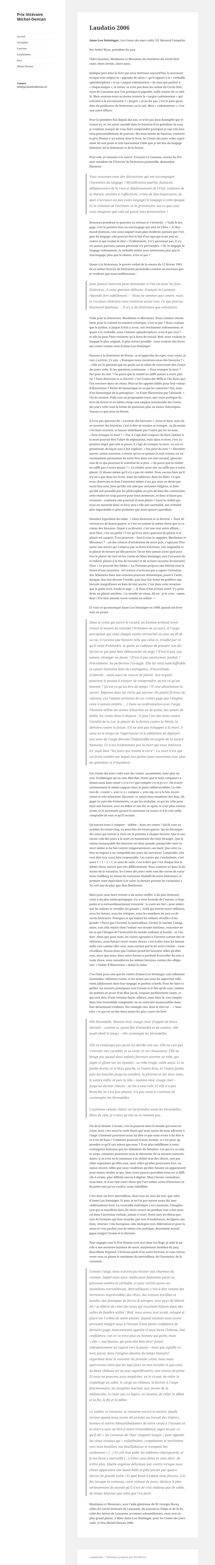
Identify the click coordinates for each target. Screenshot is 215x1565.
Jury (19, 60)
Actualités (22, 42)
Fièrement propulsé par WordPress (126, 1557)
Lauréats (22, 48)
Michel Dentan (25, 66)
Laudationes (24, 54)
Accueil (21, 36)
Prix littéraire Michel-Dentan (31, 17)
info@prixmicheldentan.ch (32, 86)
